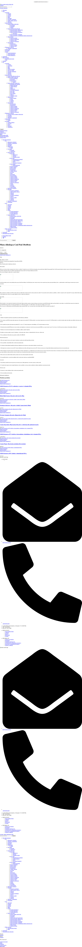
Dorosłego (12, 26)
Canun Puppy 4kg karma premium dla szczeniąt (13, 444)
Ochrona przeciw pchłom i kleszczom (15, 114)
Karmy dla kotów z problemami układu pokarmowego (21, 35)
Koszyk (6, 633)
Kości (9, 124)
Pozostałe (10, 18)
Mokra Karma (10, 36)
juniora (14, 82)
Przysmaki (7, 50)
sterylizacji (15, 33)
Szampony (10, 116)
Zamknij (1, 935)
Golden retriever (13, 86)
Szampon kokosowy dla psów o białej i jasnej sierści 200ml (15, 405)
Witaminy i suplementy (12, 48)
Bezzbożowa (13, 43)
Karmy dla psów (8, 75)
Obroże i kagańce (11, 69)
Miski (9, 17)
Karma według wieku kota (13, 24)
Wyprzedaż (10, 202)
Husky (11, 87)
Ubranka (9, 72)
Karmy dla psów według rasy (14, 83)
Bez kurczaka (13, 104)
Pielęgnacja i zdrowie (9, 47)
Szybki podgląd (3, 382)
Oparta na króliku (13, 109)
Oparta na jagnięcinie (14, 39)
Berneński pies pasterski (15, 84)
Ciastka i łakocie (11, 122)
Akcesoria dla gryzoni (9, 58)
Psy (3, 62)
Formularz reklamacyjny (10, 641)
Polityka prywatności (9, 639)
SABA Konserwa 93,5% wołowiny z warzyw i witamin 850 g (16, 386)
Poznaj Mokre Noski (9, 631)
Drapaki (9, 13)
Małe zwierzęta (6, 57)
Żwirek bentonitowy (12, 53)
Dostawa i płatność (9, 645)
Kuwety (9, 16)
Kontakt (6, 636)
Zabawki (9, 21)
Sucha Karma (10, 42)
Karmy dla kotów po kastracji (16, 32)
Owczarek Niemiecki (14, 90)
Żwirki (6, 51)
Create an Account (3, 941)
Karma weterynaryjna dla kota (14, 28)
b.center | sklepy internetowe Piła (6, 834)
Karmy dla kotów (8, 23)
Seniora (11, 27)
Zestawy (12, 101)
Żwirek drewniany (11, 54)
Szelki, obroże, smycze (12, 20)
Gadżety (9, 14)
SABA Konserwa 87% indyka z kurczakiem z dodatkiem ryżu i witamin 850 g (20, 434)
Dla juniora (12, 25)
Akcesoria (5, 10)
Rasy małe (12, 92)
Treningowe (10, 127)
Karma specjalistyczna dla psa (14, 76)
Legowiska (5, 56)
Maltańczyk (12, 88)
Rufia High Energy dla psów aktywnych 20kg (12, 396)
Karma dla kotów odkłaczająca (16, 29)
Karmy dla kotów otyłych (15, 31)
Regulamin (7, 640)
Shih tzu (12, 94)
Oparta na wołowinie (14, 41)
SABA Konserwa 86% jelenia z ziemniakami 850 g (13, 453)
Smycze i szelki (11, 70)
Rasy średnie (12, 93)
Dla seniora (12, 79)
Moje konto (7, 635)
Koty (4, 11)
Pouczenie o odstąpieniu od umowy (12, 644)
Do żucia (9, 123)
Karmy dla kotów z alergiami (16, 34)
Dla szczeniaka (13, 80)
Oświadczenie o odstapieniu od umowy (13, 643)
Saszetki (12, 100)
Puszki (11, 99)
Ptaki (6, 60)
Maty (9, 66)
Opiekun (4, 61)
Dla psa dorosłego (14, 78)
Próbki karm (7, 49)
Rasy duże (12, 91)
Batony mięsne (13, 98)
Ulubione (7, 632)
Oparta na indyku (13, 107)
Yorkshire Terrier (13, 95)
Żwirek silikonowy (11, 55)
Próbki (9, 120)
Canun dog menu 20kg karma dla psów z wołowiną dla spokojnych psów (19, 424)
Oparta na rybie (13, 40)
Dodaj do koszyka (4, 253)
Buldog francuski (13, 85)
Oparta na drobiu (13, 38)
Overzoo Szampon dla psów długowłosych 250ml (13, 415)
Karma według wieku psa (13, 77)
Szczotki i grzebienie (12, 19)
